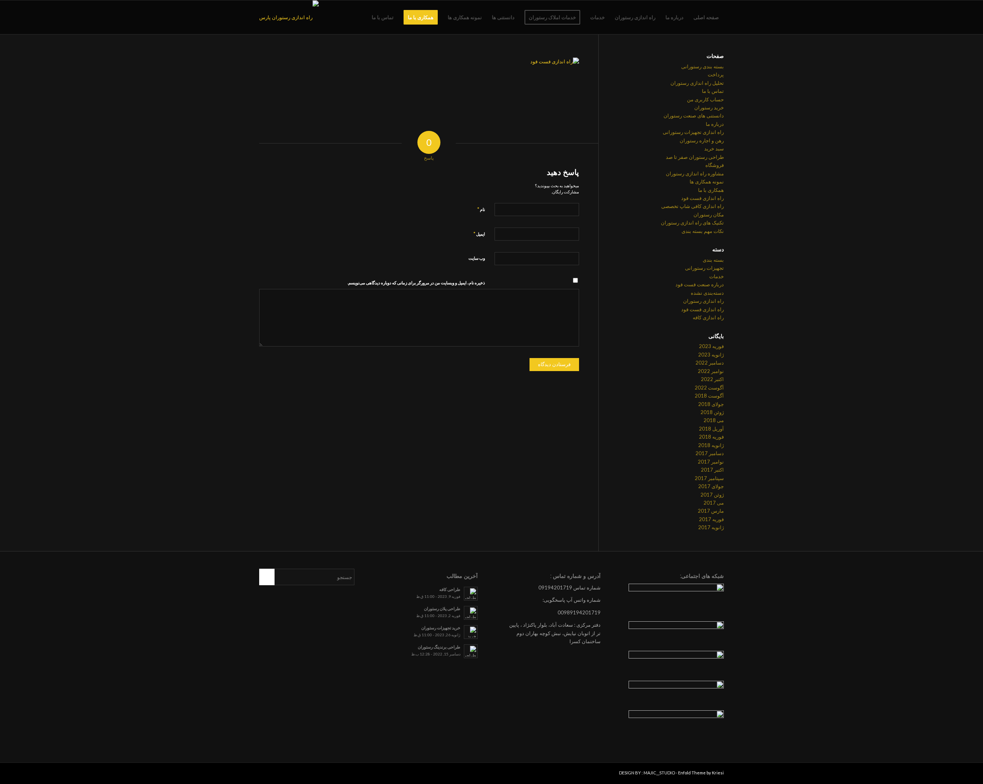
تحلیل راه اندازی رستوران (697, 83)
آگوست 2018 (709, 396)
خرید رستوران (709, 107)
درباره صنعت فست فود (699, 284)
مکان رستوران (708, 214)
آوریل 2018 (711, 429)
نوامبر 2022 (711, 371)
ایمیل (479, 234)
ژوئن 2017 (712, 495)
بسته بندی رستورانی (702, 66)
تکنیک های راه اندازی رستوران (692, 223)
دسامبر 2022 (709, 363)
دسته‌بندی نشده (707, 293)
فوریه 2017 (711, 519)
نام (481, 209)
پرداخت (716, 74)
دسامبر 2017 (709, 453)
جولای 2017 (711, 486)
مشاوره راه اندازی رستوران (695, 173)
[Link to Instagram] (276, 774)
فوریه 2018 (711, 437)
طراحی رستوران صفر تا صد (695, 157)
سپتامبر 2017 (709, 478)
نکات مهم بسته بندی (703, 231)
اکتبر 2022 (712, 379)
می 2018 (713, 420)
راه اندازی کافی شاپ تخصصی (692, 206)
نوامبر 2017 (711, 462)
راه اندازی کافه (708, 317)
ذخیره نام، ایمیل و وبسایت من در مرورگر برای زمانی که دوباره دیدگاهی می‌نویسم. (416, 282)
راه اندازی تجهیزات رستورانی (693, 132)
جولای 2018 (711, 404)
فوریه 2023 (711, 346)
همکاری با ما (711, 190)
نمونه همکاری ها (707, 181)
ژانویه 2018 (711, 445)
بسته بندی (713, 260)
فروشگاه (714, 165)
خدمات (716, 276)
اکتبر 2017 (712, 470)
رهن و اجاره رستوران (702, 140)
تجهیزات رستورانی (704, 268)
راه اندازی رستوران (703, 301)
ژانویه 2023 (711, 355)
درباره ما (715, 124)
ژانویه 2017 (711, 527)
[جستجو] (359, 17)
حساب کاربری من (705, 99)
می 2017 (713, 503)
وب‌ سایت (476, 258)
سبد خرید (714, 148)
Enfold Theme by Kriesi (701, 772)
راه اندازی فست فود (702, 198)
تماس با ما (713, 91)
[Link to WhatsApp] (265, 774)
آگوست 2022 (709, 388)
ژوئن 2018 (712, 412)
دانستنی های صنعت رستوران (694, 115)
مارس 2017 (711, 511)
